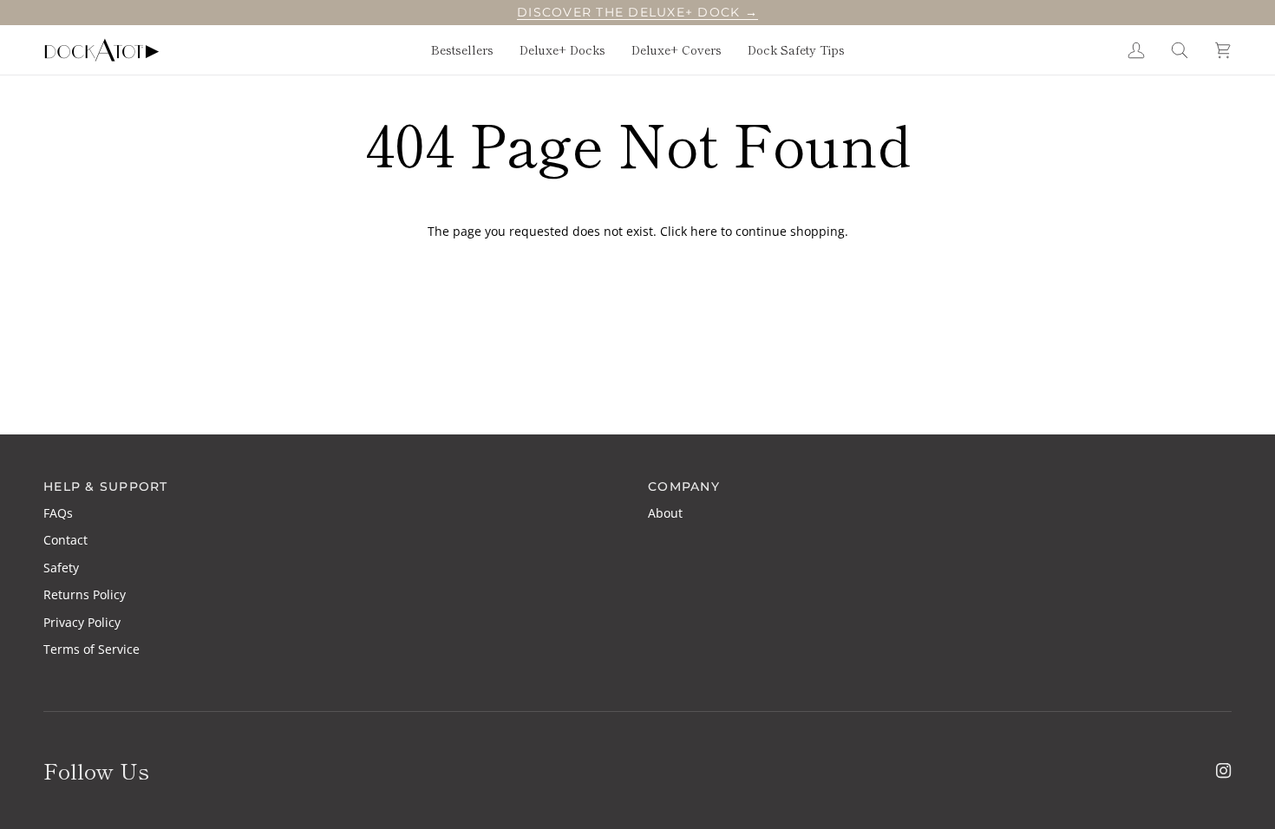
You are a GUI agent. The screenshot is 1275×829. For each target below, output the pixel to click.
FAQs (58, 513)
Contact (65, 540)
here (703, 231)
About (665, 513)
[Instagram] (1224, 771)
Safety (61, 567)
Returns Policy (84, 594)
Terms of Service (91, 649)
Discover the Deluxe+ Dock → (637, 12)
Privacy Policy (82, 622)
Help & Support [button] (105, 486)
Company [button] (684, 486)
